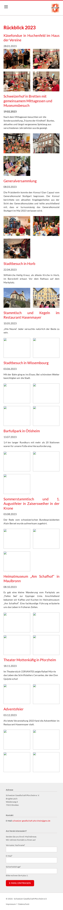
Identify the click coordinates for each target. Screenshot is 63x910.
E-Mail (10, 855)
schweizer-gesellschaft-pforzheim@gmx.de (31, 820)
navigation (6, 7)
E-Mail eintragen (20, 883)
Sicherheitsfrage (13, 866)
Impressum (11, 904)
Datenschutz (23, 904)
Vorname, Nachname (15, 845)
